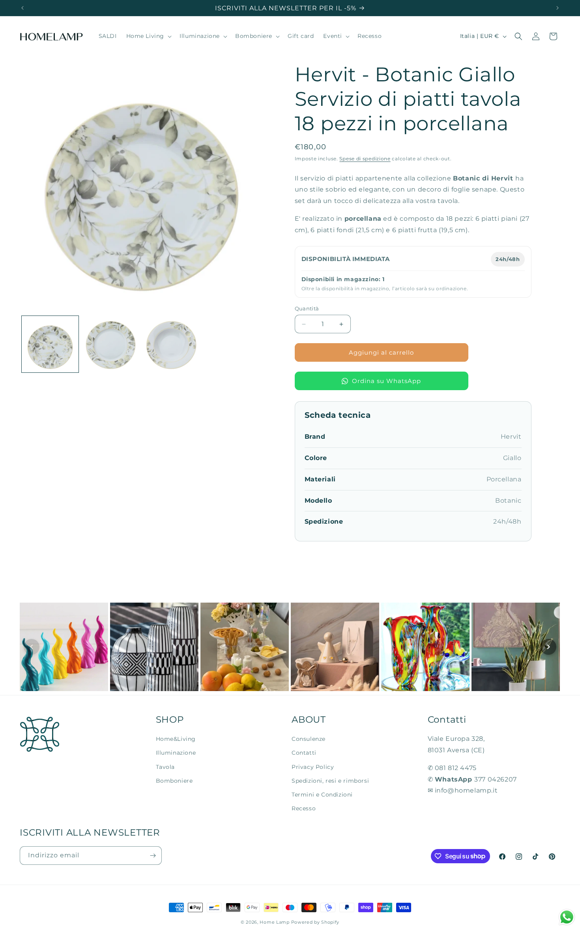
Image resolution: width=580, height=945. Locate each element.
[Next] (548, 647)
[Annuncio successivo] (557, 7)
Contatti (304, 752)
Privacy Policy (313, 766)
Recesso (304, 808)
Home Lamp (274, 922)
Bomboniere (174, 780)
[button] (148, 36)
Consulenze (309, 738)
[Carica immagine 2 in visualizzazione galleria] (110, 344)
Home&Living (176, 738)
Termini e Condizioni (322, 794)
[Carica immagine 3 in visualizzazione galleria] (171, 344)
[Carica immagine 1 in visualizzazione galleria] (50, 344)
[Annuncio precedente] (22, 7)
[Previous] (31, 647)
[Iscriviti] (152, 855)
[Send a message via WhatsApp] (567, 917)
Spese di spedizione (364, 159)
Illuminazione (176, 752)
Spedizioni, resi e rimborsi (330, 780)
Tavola (165, 766)
